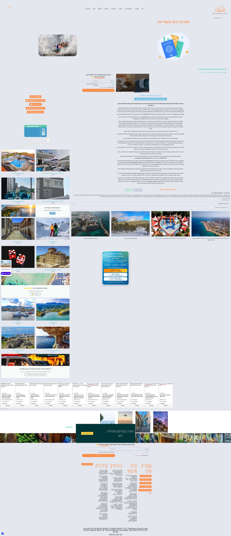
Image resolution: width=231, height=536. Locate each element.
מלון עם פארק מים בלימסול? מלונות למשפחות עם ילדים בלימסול (170, 238)
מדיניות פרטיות (115, 534)
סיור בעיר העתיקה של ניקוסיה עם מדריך (116, 507)
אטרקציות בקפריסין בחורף (130, 238)
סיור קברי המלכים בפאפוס (117, 479)
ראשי (142, 8)
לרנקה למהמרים (17, 269)
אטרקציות (219, 72)
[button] (9, 7)
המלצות (106, 8)
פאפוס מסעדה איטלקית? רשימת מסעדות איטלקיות (103, 497)
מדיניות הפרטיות (103, 87)
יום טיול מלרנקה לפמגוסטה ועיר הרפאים (130, 496)
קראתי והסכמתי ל (107, 87)
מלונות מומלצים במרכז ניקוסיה (18, 201)
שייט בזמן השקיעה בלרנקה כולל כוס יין (115, 473)
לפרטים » (53, 174)
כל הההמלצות (226, 199)
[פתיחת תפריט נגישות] (2, 533)
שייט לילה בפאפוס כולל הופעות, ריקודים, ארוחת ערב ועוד (130, 505)
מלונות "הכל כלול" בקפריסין (18, 173)
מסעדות (99, 8)
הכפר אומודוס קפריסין (18, 241)
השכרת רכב (87, 8)
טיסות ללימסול (132, 512)
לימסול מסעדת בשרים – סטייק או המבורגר (103, 487)
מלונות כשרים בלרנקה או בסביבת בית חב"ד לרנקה (52, 201)
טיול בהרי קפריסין (53, 322)
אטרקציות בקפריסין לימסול (18, 350)
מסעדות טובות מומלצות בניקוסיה (103, 478)
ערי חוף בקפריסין (17, 322)
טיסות (94, 8)
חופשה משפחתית (212, 72)
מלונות (120, 8)
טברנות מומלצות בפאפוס (103, 472)
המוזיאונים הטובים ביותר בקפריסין (116, 492)
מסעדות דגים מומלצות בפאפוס (103, 516)
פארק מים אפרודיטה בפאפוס (221, 207)
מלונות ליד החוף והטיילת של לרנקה (131, 478)
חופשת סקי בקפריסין (53, 241)
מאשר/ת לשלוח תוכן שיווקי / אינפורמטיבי (106, 452)
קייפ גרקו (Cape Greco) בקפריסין (132, 518)
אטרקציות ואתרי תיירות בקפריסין (53, 350)
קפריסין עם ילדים (204, 72)
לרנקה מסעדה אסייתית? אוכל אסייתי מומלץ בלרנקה (131, 487)
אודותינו (150, 493)
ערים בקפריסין (129, 8)
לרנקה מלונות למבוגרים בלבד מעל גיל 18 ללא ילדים (53, 173)
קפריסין (137, 8)
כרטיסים (114, 8)
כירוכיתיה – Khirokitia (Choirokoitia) (53, 269)
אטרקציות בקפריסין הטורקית (90, 238)
